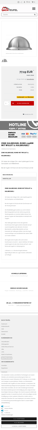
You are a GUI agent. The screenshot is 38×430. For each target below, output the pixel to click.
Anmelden (4, 365)
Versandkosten (30, 79)
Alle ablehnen (19, 422)
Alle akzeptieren (19, 418)
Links (2, 352)
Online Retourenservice (7, 346)
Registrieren (4, 368)
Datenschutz (4, 331)
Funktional (7, 412)
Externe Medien (9, 408)
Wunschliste (28, 114)
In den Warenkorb (23, 103)
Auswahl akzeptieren (19, 426)
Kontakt (3, 334)
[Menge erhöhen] (8, 102)
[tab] (19, 175)
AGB (2, 329)
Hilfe (2, 349)
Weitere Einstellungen (7, 414)
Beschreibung (8, 174)
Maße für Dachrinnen (6, 354)
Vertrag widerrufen (7, 358)
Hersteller (7, 178)
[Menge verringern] (8, 104)
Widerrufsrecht (5, 326)
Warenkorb (4, 372)
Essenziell (7, 406)
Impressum (4, 324)
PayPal (6, 410)
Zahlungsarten (5, 344)
